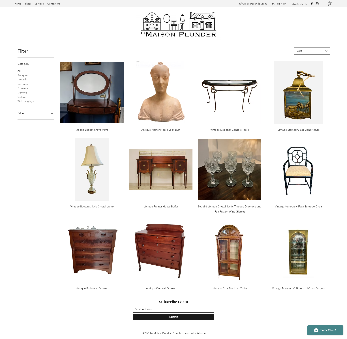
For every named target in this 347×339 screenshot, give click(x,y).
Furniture (23, 88)
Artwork (22, 79)
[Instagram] (317, 3)
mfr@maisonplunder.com (253, 3)
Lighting (22, 92)
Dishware (23, 83)
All (19, 71)
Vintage (22, 96)
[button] (330, 3)
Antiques (23, 75)
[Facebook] (312, 3)
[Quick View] (92, 92)
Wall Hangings (26, 101)
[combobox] (312, 51)
